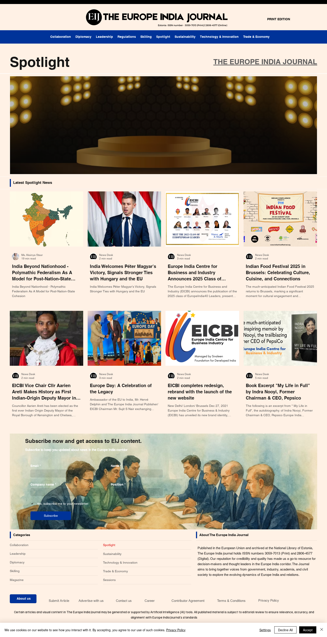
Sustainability (112, 554)
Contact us (124, 601)
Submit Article (59, 601)
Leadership (18, 553)
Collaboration (19, 545)
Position (118, 484)
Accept (308, 630)
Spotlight (109, 545)
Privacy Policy (268, 600)
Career (150, 601)
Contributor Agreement (188, 601)
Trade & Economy (115, 571)
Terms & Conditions (231, 601)
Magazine (17, 580)
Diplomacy (17, 562)
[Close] (321, 629)
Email (35, 466)
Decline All (285, 630)
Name (116, 466)
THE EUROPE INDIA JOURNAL (265, 61)
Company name (43, 484)
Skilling (15, 571)
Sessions (109, 580)
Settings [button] (265, 630)
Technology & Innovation (120, 562)
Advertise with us (91, 601)
